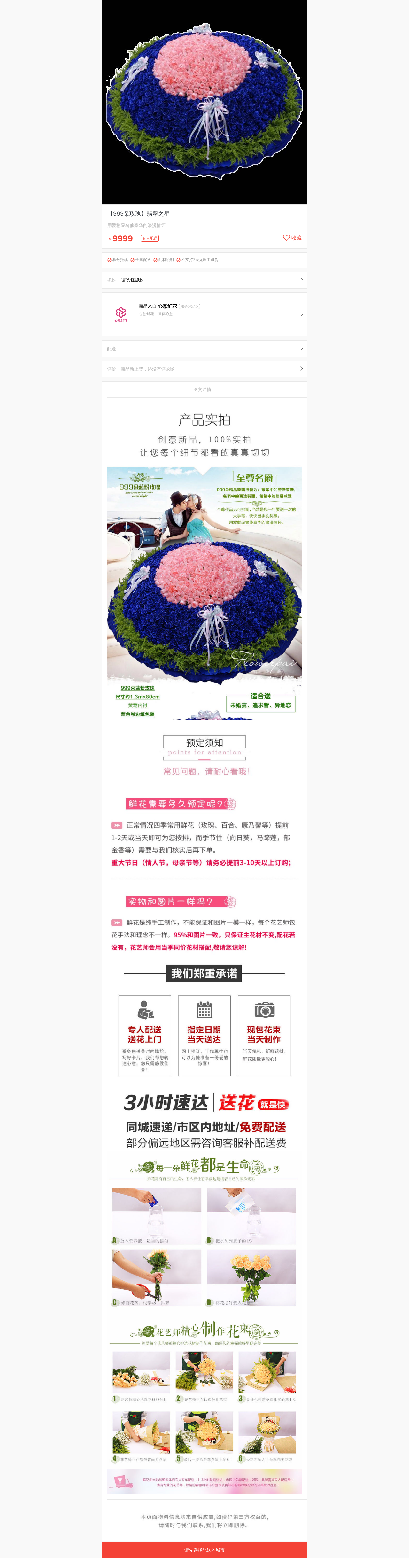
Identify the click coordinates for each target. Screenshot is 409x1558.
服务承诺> (189, 306)
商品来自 (158, 306)
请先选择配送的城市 (204, 1550)
